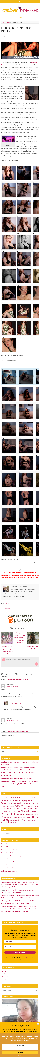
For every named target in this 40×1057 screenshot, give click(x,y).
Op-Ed (9, 811)
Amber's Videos (6, 859)
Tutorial (29, 817)
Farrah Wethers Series (14, 803)
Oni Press (3, 811)
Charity (4, 800)
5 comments (5, 608)
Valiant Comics (13, 820)
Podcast (32, 811)
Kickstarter (35, 806)
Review (5, 817)
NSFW (36, 809)
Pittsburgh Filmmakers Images (16, 29)
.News (8, 22)
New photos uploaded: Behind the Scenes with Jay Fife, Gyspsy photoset (20, 637)
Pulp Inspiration (29, 664)
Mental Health (15, 809)
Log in (4, 971)
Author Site (4, 865)
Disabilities (30, 800)
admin (11, 701)
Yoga (14, 822)
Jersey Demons (28, 806)
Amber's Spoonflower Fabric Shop (11, 856)
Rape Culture (34, 814)
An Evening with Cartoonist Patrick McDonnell (14, 911)
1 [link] (31, 563)
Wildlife (24, 820)
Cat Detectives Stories (7, 868)
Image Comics (10, 806)
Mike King (4, 901)
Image (3, 806)
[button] (16, 376)
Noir (32, 808)
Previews (25, 814)
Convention (13, 800)
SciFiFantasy (14, 817)
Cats (32, 797)
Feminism (25, 803)
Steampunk (22, 817)
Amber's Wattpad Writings (9, 862)
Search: (18, 365)
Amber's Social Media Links (9, 853)
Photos (11, 36)
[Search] (38, 751)
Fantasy (5, 803)
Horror (33, 803)
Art (29, 798)
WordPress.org (6, 980)
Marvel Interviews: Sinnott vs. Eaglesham (18, 659)
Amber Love (4, 38)
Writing (9, 822)
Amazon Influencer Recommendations (12, 844)
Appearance (25, 798)
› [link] (37, 563)
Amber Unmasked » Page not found (17, 679)
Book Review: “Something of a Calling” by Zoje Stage (16, 778)
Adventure (16, 797)
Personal (16, 811)
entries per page (11, 360)
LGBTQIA (5, 809)
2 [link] (34, 563)
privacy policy (25, 957)
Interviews (19, 805)
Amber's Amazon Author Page (10, 850)
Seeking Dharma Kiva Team (9, 871)
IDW (37, 803)
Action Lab (8, 798)
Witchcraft (30, 820)
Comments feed (6, 977)
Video (19, 820)
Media (6, 36)
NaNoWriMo (26, 809)
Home (3, 22)
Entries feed (5, 974)
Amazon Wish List (6, 847)
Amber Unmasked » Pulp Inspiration (17, 731)
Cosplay (23, 800)
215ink (2, 798)
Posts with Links (11, 814)
